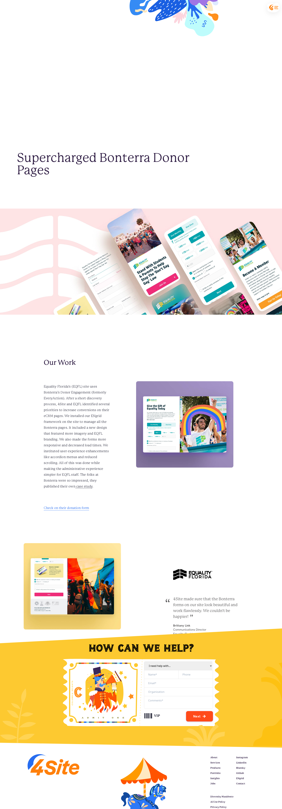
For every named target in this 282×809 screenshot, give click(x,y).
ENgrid (240, 778)
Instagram (242, 757)
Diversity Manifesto (221, 796)
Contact (240, 783)
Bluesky (240, 768)
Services (215, 762)
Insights (215, 778)
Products (215, 768)
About (213, 757)
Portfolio (215, 773)
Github (240, 773)
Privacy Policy (218, 807)
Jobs (213, 783)
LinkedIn (241, 762)
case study (83, 486)
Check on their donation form (66, 508)
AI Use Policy (217, 802)
